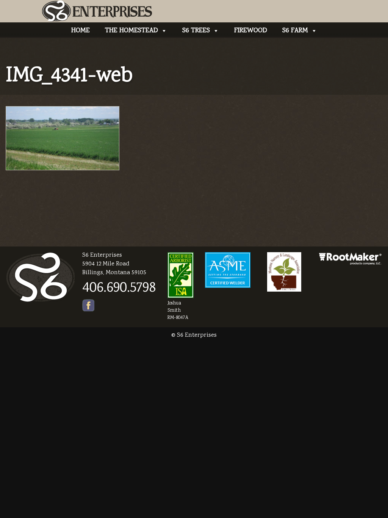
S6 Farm (295, 31)
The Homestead (131, 31)
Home (80, 31)
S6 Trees (196, 31)
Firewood (250, 31)
